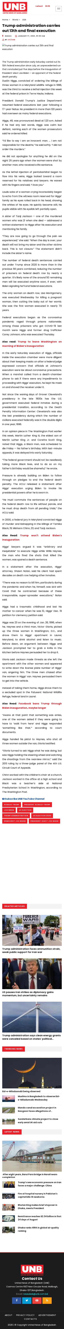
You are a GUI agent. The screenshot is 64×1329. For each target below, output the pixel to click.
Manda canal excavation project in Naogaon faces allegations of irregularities (37, 1109)
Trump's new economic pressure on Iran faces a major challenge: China (39, 1184)
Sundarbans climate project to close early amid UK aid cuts (38, 1121)
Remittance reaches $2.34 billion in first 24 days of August (39, 1218)
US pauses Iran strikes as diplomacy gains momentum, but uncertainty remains (28, 993)
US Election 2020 (42, 815)
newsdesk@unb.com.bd (32, 1293)
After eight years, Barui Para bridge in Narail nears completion (29, 1176)
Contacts (30, 1319)
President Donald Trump (37, 804)
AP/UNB (11, 39)
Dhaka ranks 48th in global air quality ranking (38, 1229)
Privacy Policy (25, 1315)
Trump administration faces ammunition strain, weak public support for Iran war (31, 950)
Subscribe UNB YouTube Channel (24, 798)
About (9, 1315)
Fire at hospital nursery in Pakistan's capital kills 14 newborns (37, 1195)
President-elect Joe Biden (44, 821)
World (15, 19)
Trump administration (16, 815)
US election (25, 810)
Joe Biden (9, 810)
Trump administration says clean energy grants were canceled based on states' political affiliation (31, 1039)
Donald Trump (11, 804)
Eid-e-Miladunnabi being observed (21, 1091)
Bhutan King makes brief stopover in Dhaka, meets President (37, 1207)
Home (5, 19)
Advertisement (47, 1315)
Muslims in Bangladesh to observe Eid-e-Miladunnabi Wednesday (39, 1098)
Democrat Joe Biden (15, 821)
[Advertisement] (32, 864)
